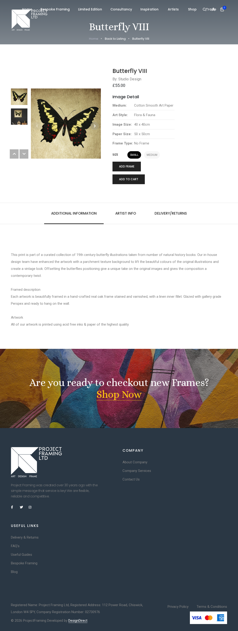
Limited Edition (90, 9)
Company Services (136, 471)
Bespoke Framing (55, 9)
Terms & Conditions (212, 607)
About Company (134, 462)
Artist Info (125, 213)
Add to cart (128, 179)
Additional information (74, 213)
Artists (174, 9)
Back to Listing (115, 38)
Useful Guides (21, 555)
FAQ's (15, 546)
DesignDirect (77, 620)
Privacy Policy (178, 607)
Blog (14, 572)
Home (27, 9)
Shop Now (119, 394)
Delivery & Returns (25, 537)
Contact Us (131, 479)
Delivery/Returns (171, 213)
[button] (95, 126)
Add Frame (126, 166)
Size (115, 155)
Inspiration (149, 9)
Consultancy (121, 9)
